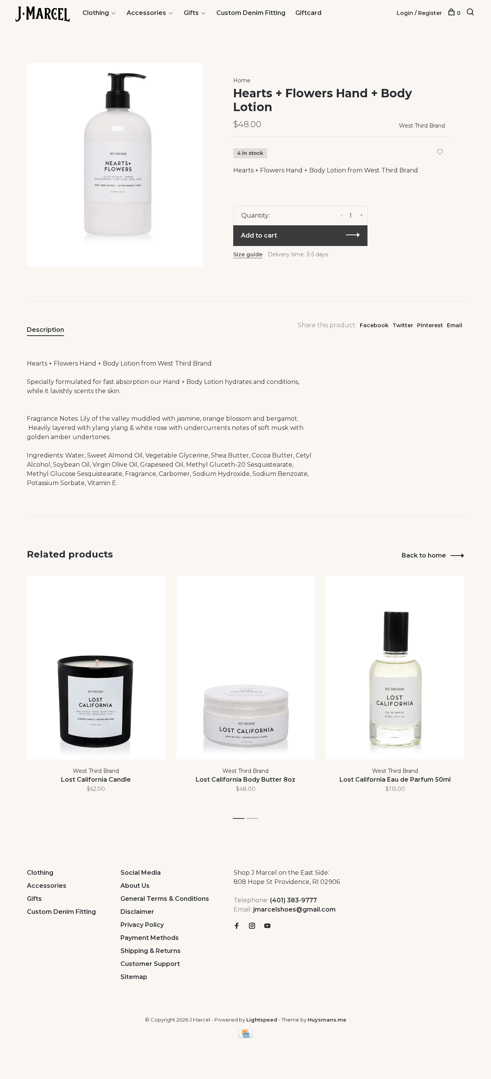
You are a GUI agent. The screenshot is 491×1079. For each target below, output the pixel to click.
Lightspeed (261, 1020)
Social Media (140, 872)
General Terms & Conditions (164, 898)
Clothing (95, 12)
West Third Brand (422, 125)
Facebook (374, 325)
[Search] (471, 13)
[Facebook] (237, 926)
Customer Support (150, 963)
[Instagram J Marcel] (252, 926)
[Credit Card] (245, 1036)
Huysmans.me (327, 1020)
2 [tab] (254, 819)
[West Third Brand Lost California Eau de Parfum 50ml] (395, 667)
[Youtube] (267, 926)
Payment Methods (149, 937)
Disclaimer (137, 911)
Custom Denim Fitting (250, 12)
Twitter (402, 325)
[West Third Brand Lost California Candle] (96, 667)
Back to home (424, 555)
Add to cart (259, 235)
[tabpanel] (96, 694)
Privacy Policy (142, 924)
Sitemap (133, 977)
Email (454, 325)
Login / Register (419, 13)
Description (45, 329)
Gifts (191, 12)
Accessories (146, 12)
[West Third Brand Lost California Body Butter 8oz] (245, 667)
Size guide (247, 254)
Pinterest (430, 325)
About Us (135, 885)
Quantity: (255, 215)
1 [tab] (240, 819)
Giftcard (308, 12)
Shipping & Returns (150, 950)
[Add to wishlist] (440, 152)
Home (241, 80)
